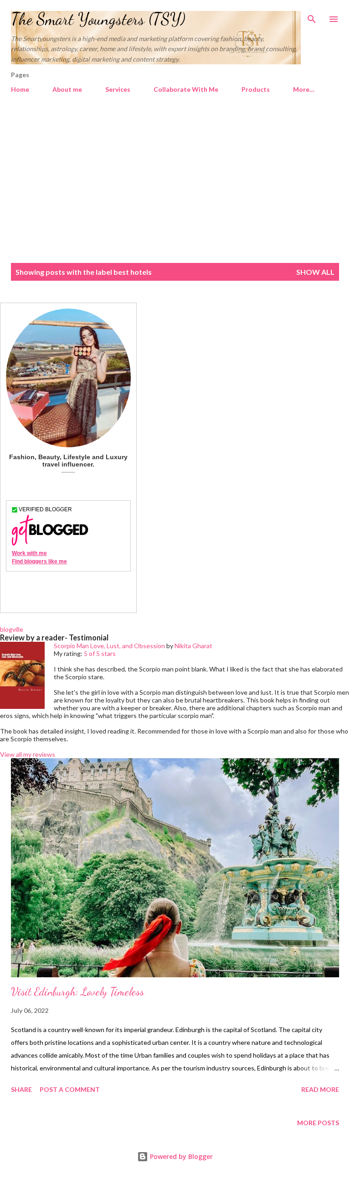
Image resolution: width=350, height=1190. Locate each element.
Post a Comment (70, 1089)
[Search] (311, 16)
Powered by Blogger (180, 1156)
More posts (318, 1123)
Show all (315, 271)
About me (67, 89)
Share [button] (21, 1089)
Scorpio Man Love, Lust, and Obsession (109, 646)
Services (117, 89)
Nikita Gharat (193, 646)
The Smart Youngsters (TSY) (98, 19)
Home (20, 89)
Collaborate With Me (186, 89)
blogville (11, 629)
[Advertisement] (175, 183)
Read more (320, 1089)
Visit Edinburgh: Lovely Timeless (77, 991)
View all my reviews (27, 754)
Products (256, 89)
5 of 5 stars (100, 653)
